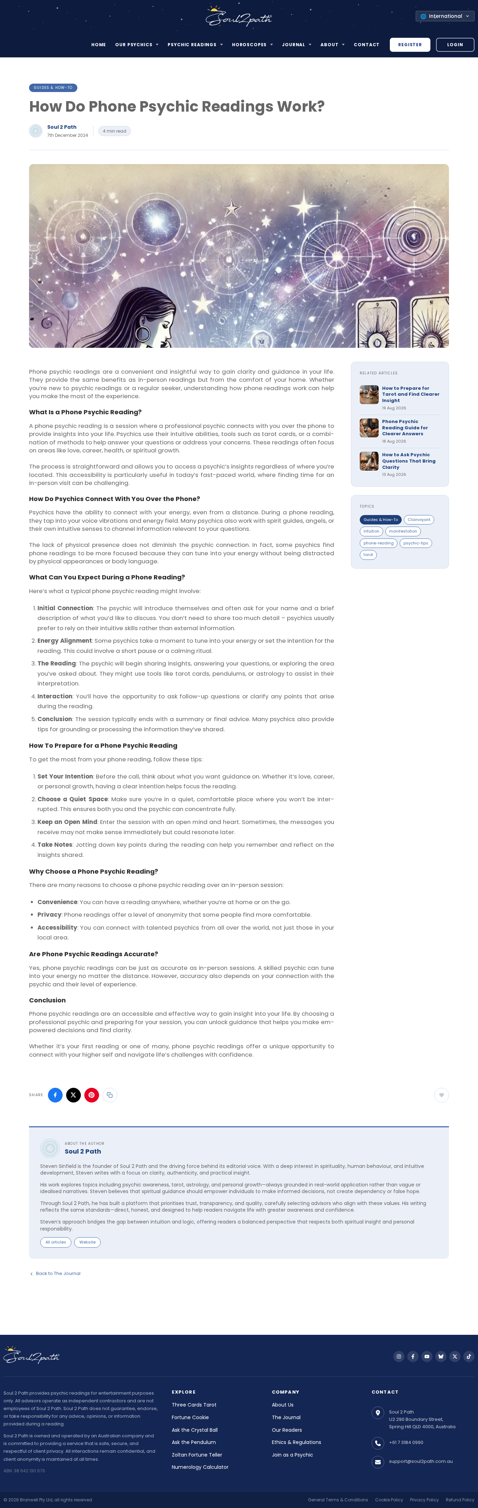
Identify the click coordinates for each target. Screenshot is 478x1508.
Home (98, 45)
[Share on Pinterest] (91, 1095)
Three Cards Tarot (194, 1404)
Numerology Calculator (200, 1467)
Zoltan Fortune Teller (197, 1454)
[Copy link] (110, 1095)
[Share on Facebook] (55, 1095)
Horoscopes (249, 45)
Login (455, 45)
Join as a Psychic (292, 1454)
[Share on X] (73, 1095)
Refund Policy (460, 1500)
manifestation (403, 531)
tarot (368, 554)
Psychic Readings (192, 45)
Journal (293, 45)
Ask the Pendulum (194, 1442)
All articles (55, 1242)
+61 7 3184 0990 (406, 1442)
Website (87, 1242)
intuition (371, 531)
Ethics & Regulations (296, 1442)
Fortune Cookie (190, 1417)
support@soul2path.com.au (421, 1461)
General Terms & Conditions (338, 1500)
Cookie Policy (389, 1500)
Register (410, 45)
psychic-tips (415, 543)
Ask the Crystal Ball (195, 1429)
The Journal (286, 1417)
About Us (283, 1404)
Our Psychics (133, 45)
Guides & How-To (53, 87)
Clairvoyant (419, 519)
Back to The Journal (58, 1273)
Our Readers (287, 1429)
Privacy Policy (424, 1500)
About (329, 45)
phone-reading (379, 543)
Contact (367, 45)
